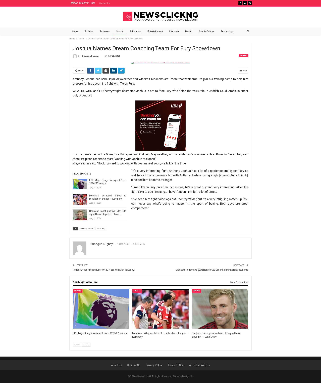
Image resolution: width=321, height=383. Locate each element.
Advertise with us (199, 365)
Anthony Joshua (87, 228)
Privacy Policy (154, 365)
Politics (89, 31)
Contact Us (104, 3)
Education (135, 31)
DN (191, 376)
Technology (227, 31)
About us (116, 365)
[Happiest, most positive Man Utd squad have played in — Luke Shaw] (80, 215)
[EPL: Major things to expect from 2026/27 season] (80, 184)
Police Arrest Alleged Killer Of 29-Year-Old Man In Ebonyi (104, 269)
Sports (120, 31)
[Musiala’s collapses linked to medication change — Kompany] (80, 199)
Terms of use (176, 365)
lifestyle (174, 31)
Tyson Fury (101, 228)
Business (105, 31)
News (75, 31)
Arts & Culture (206, 31)
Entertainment (155, 31)
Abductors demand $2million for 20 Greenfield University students (212, 269)
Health (188, 31)
